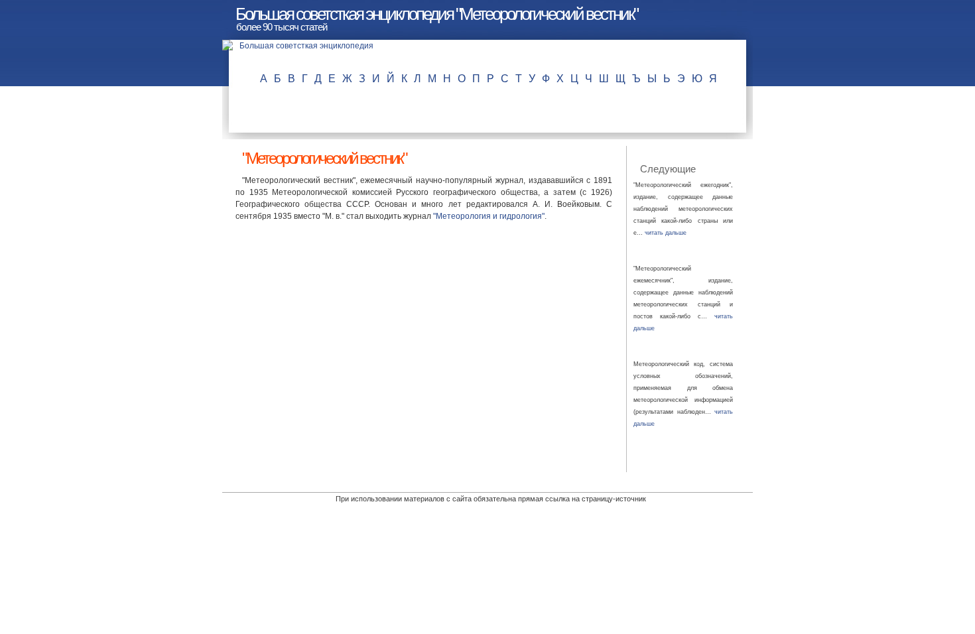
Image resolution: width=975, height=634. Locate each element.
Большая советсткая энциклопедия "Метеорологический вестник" (436, 14)
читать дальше (665, 232)
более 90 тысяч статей (281, 26)
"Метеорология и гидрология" (489, 216)
